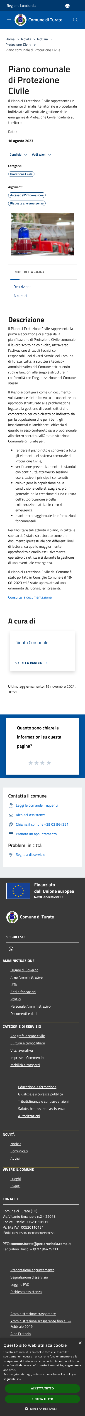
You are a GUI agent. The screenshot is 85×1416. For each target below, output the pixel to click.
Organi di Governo (24, 970)
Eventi (15, 1186)
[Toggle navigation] (9, 19)
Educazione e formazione (37, 1087)
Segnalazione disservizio (29, 1277)
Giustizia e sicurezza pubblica (40, 1094)
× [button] (80, 1343)
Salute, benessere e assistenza (41, 1108)
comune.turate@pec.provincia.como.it (40, 1243)
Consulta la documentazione (30, 597)
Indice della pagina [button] (29, 272)
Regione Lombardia (21, 5)
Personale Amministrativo (30, 1006)
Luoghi (15, 1178)
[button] (42, 1408)
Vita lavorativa (21, 1050)
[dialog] (42, 1377)
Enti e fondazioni (23, 991)
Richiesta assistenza (26, 1291)
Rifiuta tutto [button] (42, 1399)
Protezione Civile (18, 44)
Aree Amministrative (26, 977)
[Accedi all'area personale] (67, 5)
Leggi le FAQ (19, 1284)
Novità (26, 39)
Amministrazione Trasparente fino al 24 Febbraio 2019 (40, 1323)
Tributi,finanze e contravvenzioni (43, 1101)
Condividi (16, 154)
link (19, 1379)
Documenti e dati (23, 1013)
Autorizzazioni (29, 1116)
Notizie (42, 39)
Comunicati (19, 1151)
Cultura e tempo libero (27, 1043)
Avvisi (15, 1158)
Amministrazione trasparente (33, 1313)
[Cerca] (75, 20)
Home (10, 39)
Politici (15, 999)
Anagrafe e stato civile (27, 1035)
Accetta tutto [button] (42, 1388)
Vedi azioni (39, 154)
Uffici (14, 984)
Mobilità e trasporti (25, 1065)
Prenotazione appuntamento (32, 1270)
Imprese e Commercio (27, 1057)
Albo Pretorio (20, 1333)
